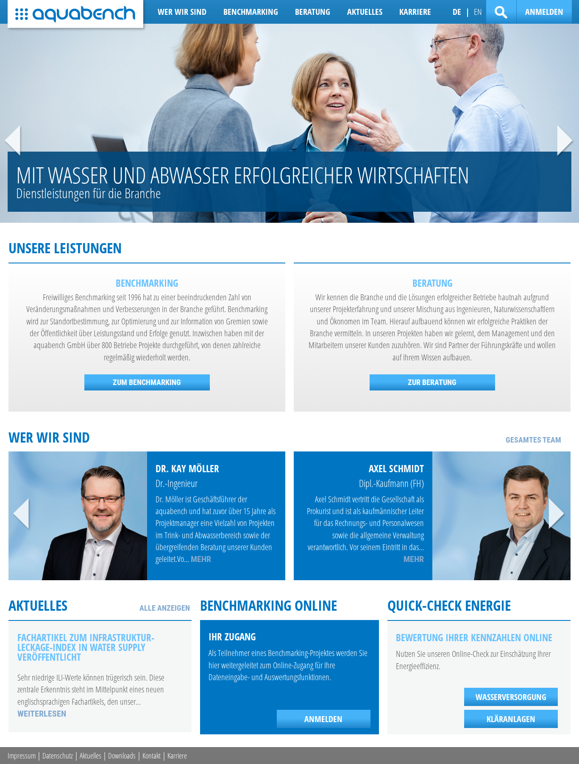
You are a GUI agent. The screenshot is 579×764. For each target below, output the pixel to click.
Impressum (22, 755)
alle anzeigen (164, 607)
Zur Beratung (432, 382)
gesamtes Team (533, 439)
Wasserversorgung (511, 697)
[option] (289, 123)
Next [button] (566, 141)
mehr (201, 559)
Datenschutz (57, 755)
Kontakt (151, 755)
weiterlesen (41, 714)
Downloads (122, 755)
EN (478, 11)
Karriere (177, 755)
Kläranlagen (511, 719)
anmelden (323, 719)
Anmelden (544, 11)
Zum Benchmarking (147, 382)
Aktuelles (90, 755)
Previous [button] (13, 141)
